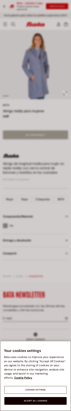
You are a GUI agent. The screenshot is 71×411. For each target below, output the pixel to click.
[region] (35, 376)
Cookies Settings (35, 389)
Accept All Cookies (35, 400)
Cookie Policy (23, 378)
